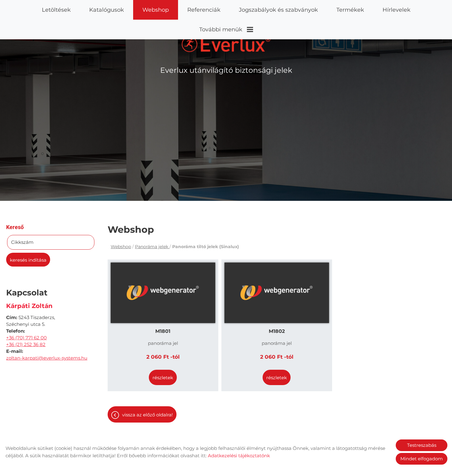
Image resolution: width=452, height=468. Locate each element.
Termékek (350, 9)
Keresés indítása (28, 260)
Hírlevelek (396, 9)
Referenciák (203, 9)
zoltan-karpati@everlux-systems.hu (46, 358)
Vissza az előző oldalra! (147, 415)
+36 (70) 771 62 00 (26, 338)
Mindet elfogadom (421, 459)
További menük (220, 29)
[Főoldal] (226, 44)
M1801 (162, 331)
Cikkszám (22, 242)
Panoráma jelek (152, 246)
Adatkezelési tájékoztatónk (239, 455)
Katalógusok (106, 9)
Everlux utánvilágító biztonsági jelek (226, 70)
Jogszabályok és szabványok (278, 9)
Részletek (163, 377)
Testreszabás (421, 445)
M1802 (277, 331)
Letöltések (56, 9)
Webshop (155, 9)
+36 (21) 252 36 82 (26, 344)
